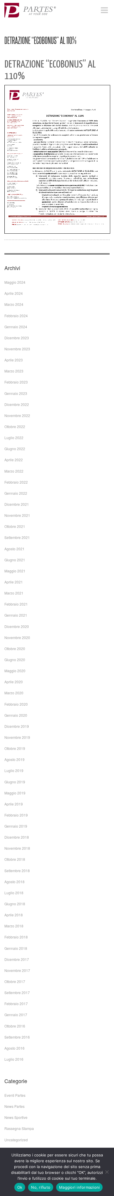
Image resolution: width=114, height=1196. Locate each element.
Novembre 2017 (17, 970)
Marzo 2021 (13, 592)
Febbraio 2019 (16, 814)
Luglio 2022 (13, 437)
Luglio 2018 (13, 892)
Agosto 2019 (14, 759)
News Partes (14, 1106)
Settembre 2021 (17, 537)
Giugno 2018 (14, 903)
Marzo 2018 (13, 925)
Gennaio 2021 (15, 615)
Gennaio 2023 (15, 393)
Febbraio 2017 (16, 1003)
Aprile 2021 (13, 581)
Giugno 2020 (14, 659)
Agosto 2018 (14, 881)
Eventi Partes (14, 1095)
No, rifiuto (40, 1187)
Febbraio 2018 (16, 936)
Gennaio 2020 (15, 715)
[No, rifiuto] (107, 1172)
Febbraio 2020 (16, 704)
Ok (20, 1187)
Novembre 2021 (17, 515)
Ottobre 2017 (14, 981)
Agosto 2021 (14, 548)
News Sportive (15, 1117)
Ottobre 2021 (14, 526)
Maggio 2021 (14, 570)
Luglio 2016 (13, 1059)
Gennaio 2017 (15, 1014)
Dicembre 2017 (16, 959)
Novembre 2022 (17, 415)
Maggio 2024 (14, 282)
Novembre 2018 (17, 848)
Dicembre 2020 (16, 626)
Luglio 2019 (13, 770)
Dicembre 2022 (16, 404)
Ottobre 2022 (14, 426)
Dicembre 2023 (16, 337)
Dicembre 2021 (16, 504)
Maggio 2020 (14, 670)
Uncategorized (16, 1139)
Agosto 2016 (14, 1048)
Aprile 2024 (13, 293)
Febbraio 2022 (16, 482)
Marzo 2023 (13, 370)
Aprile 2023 (13, 359)
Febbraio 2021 (16, 603)
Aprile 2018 (13, 914)
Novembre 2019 (17, 737)
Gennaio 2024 (15, 326)
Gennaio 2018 (15, 948)
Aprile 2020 (13, 681)
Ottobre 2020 (14, 648)
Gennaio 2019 (15, 826)
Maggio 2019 (14, 792)
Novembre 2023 (17, 348)
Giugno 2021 (14, 559)
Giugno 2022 (14, 448)
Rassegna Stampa (19, 1128)
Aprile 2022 (13, 459)
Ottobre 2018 (14, 859)
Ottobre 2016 (14, 1025)
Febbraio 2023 (16, 381)
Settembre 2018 (17, 870)
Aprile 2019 (13, 803)
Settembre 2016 (17, 1036)
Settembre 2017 (17, 992)
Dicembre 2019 (16, 726)
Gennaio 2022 (15, 493)
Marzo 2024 (13, 304)
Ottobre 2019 (14, 748)
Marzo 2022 (13, 471)
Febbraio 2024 (16, 315)
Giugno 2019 (14, 781)
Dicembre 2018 (16, 837)
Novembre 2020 (17, 637)
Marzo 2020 (13, 692)
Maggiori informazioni (79, 1187)
